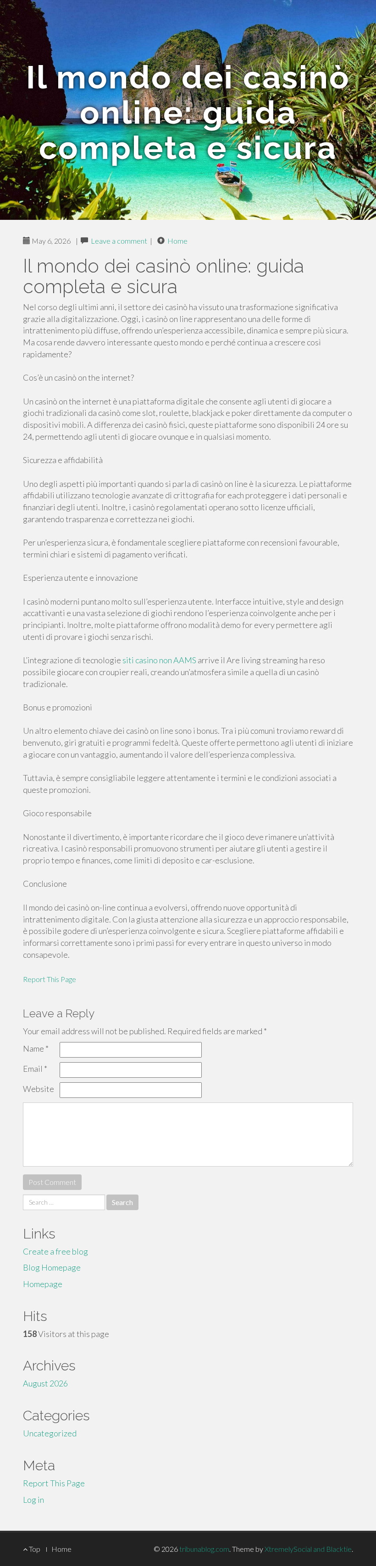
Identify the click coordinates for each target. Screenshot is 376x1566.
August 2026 (45, 1383)
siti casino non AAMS (159, 660)
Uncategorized (50, 1433)
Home (177, 240)
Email (35, 1069)
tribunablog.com (204, 1548)
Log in (33, 1500)
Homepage (42, 1284)
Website (38, 1089)
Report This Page (49, 979)
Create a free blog (55, 1251)
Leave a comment (119, 240)
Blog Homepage (52, 1267)
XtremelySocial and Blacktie (308, 1548)
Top (34, 1548)
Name (36, 1048)
